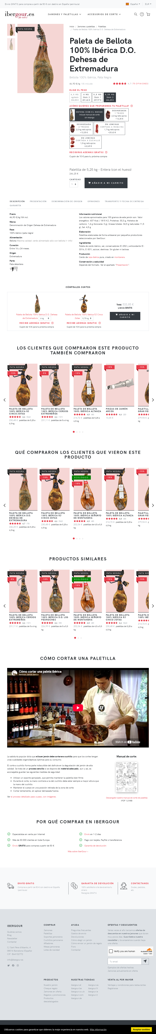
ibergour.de (76, 998)
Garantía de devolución (95, 845)
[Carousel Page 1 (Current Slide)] (11, 30)
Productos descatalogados (51, 1000)
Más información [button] (98, 1029)
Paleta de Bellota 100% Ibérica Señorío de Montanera (87, 515)
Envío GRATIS (26, 883)
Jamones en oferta (52, 991)
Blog (9, 934)
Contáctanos (140, 883)
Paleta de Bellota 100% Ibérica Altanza (87, 410)
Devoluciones (77, 936)
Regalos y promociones (55, 994)
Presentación (122, 264)
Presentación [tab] (38, 201)
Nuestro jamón (51, 984)
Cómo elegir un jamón (81, 939)
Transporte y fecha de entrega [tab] (124, 201)
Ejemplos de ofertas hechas (121, 967)
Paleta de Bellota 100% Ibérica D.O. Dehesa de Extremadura (21, 516)
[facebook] (13, 965)
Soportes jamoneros (53, 936)
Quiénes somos (14, 931)
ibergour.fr (93, 988)
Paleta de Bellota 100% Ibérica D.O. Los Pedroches (54, 617)
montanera (119, 256)
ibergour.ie (93, 991)
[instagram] (17, 965)
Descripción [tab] (17, 201)
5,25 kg (110, 97)
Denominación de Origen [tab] (67, 201)
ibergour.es (93, 984)
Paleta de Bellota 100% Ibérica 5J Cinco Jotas (21, 411)
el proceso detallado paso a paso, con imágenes (33, 796)
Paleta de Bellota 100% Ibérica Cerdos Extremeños (54, 411)
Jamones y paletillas (63, 14)
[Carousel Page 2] (11, 44)
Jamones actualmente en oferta (123, 970)
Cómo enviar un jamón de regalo (86, 943)
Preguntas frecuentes (81, 930)
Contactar (12, 941)
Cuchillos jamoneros (53, 939)
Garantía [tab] (15, 205)
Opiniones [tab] (94, 201)
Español (134, 3)
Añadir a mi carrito (108, 183)
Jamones (48, 930)
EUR (147, 3)
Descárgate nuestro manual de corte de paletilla (126, 797)
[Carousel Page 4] (82, 432)
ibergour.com (77, 994)
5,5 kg (98, 97)
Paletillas (102, 26)
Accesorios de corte (103, 14)
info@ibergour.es (15, 959)
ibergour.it (93, 994)
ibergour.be (76, 988)
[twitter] (8, 965)
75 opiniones (140, 83)
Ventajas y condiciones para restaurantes (127, 984)
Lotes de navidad (52, 949)
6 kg (86, 97)
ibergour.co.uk (78, 991)
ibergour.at (76, 984)
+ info (69, 240)
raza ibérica (93, 256)
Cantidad (75, 179)
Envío (15, 845)
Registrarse (113, 988)
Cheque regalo (50, 988)
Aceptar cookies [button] (141, 1029)
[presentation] (5, 400)
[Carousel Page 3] (79, 432)
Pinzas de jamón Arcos (117, 410)
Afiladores (48, 943)
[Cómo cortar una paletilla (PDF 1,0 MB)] (127, 761)
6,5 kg (75, 97)
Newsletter (12, 938)
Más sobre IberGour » (78, 851)
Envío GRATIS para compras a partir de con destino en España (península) (42, 3)
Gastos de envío (78, 933)
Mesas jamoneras (52, 946)
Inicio (71, 26)
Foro (73, 946)
